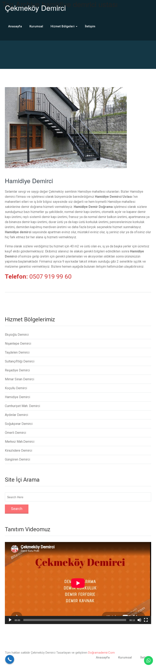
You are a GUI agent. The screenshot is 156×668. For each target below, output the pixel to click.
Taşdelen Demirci (17, 352)
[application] (78, 583)
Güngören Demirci (17, 459)
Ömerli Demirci (15, 433)
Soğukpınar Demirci (18, 424)
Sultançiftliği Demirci (19, 361)
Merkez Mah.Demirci (19, 442)
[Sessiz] (139, 620)
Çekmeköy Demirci (35, 7)
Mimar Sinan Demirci (19, 379)
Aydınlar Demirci (16, 415)
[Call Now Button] (9, 659)
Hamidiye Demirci (29, 180)
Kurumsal (36, 26)
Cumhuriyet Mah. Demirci (22, 406)
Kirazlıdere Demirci (18, 450)
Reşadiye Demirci (17, 370)
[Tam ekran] (146, 620)
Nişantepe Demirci (18, 343)
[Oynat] (10, 620)
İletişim (90, 26)
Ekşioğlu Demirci (17, 335)
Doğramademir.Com (101, 652)
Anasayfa (15, 26)
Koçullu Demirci (16, 388)
